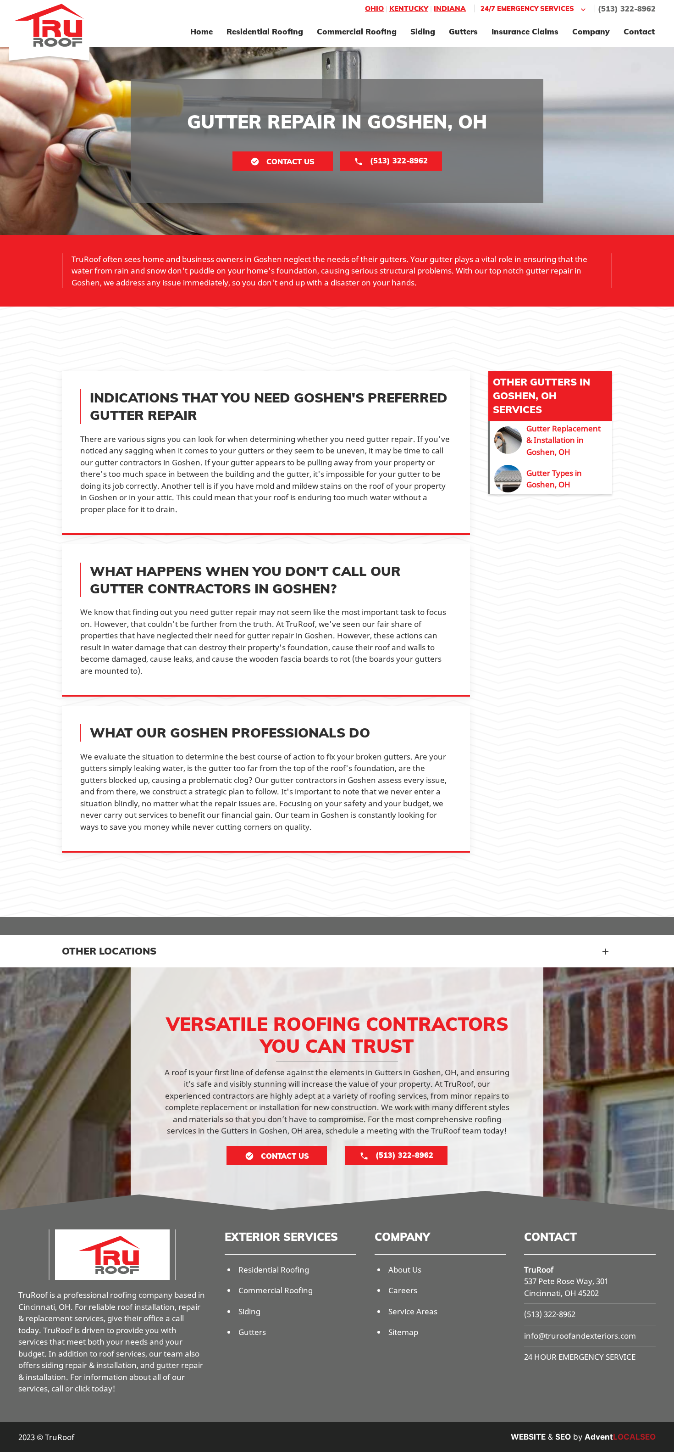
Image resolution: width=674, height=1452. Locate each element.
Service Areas (412, 1311)
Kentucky (408, 8)
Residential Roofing (265, 31)
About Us (404, 1269)
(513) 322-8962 (627, 8)
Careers (402, 1290)
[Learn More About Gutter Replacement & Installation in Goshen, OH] (551, 440)
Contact (639, 31)
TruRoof (538, 1269)
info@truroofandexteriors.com (580, 1335)
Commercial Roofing (357, 31)
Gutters (463, 31)
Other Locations (109, 951)
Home (201, 31)
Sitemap (403, 1332)
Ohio (374, 8)
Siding (422, 31)
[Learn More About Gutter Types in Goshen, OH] (551, 479)
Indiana (450, 8)
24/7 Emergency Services (527, 8)
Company (591, 31)
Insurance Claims (525, 31)
